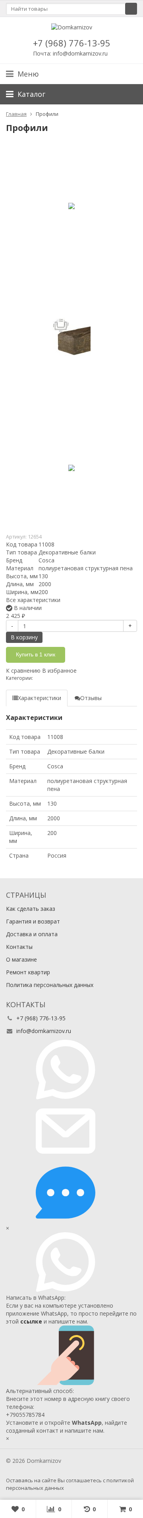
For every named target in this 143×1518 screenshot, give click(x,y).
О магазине (21, 959)
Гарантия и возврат (33, 921)
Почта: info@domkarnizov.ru (70, 53)
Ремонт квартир (28, 972)
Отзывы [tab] (91, 698)
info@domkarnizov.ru (43, 1031)
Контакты (19, 946)
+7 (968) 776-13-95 (71, 43)
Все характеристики (33, 600)
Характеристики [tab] (39, 698)
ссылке (31, 1321)
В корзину (24, 637)
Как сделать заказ (30, 908)
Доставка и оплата (32, 934)
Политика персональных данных (49, 985)
